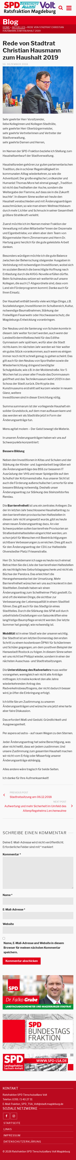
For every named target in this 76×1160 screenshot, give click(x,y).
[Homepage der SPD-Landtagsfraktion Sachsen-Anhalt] (38, 1062)
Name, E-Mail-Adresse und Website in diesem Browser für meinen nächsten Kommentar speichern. (34, 947)
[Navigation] (69, 8)
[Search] (61, 8)
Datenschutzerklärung (22, 1141)
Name (7, 895)
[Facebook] (6, 1116)
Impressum (12, 1135)
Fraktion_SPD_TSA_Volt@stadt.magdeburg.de (37, 1103)
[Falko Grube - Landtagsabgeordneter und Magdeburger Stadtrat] (38, 992)
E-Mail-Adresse (14, 909)
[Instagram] (13, 1116)
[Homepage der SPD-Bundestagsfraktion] (38, 1031)
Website (8, 924)
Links (8, 1129)
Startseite (12, 1122)
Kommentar (12, 854)
